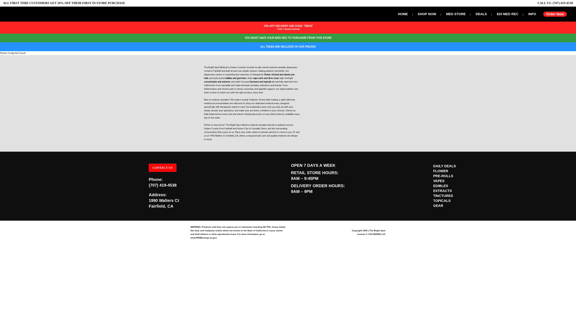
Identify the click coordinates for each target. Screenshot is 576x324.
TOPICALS (442, 201)
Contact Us (163, 168)
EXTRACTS (442, 191)
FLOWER (440, 171)
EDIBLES (440, 186)
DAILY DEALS (444, 166)
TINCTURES (443, 196)
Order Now (555, 14)
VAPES (438, 181)
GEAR (438, 206)
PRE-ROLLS (443, 176)
